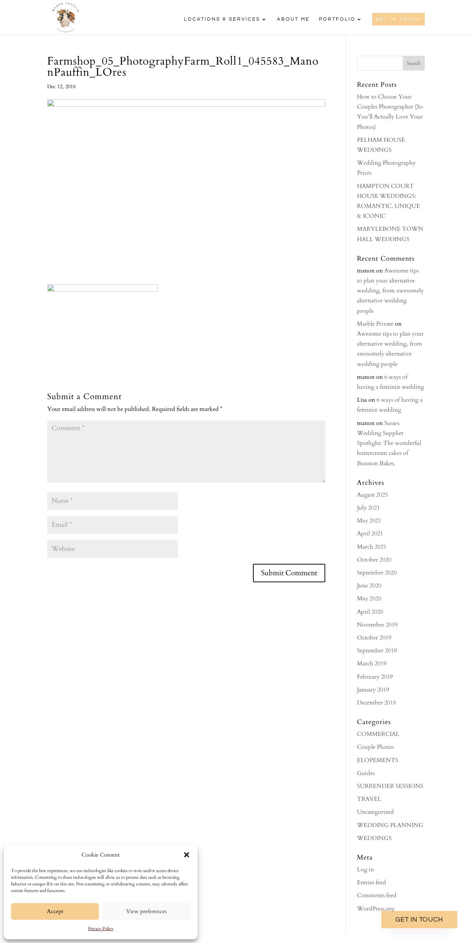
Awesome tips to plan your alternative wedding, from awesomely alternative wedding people (390, 291)
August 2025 (372, 495)
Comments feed (376, 895)
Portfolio (337, 19)
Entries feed (371, 882)
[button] (186, 854)
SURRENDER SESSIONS (390, 786)
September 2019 (377, 651)
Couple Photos (375, 747)
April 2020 (370, 612)
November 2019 (377, 625)
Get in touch (419, 919)
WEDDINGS (374, 838)
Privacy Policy (101, 929)
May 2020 (369, 598)
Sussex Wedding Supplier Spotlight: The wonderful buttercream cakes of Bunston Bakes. (389, 443)
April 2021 (370, 533)
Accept (55, 911)
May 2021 (369, 521)
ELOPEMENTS (377, 760)
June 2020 (369, 586)
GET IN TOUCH (398, 19)
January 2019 (373, 690)
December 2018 (376, 703)
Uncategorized (375, 812)
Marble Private (375, 324)
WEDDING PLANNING (390, 825)
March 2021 (371, 547)
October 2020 (374, 560)
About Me (293, 19)
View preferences (146, 911)
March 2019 (371, 663)
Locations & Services (222, 19)
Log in (365, 869)
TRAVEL (369, 799)
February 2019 (375, 677)
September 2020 (377, 573)
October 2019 (374, 638)
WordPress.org (376, 909)
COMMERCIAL (378, 734)
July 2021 (368, 508)
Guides (366, 773)
